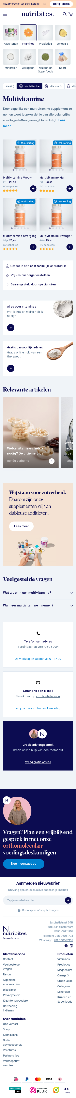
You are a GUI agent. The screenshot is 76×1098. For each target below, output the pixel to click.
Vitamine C (56, 86)
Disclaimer (9, 990)
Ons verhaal (10, 1024)
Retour (7, 974)
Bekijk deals (61, 4)
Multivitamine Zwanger (56, 236)
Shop (6, 1029)
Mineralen (63, 992)
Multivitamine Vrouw (17, 177)
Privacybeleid (11, 995)
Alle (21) (9, 86)
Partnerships (11, 1056)
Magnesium (64, 970)
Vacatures (9, 1050)
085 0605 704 (64, 936)
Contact (8, 959)
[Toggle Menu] (5, 14)
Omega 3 (63, 975)
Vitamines (63, 959)
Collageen (63, 986)
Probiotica (63, 965)
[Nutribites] (38, 13)
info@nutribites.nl (48, 696)
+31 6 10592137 (63, 940)
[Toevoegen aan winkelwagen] (33, 188)
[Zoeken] (64, 14)
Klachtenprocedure (15, 1001)
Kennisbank (10, 1035)
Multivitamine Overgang (19, 236)
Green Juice (65, 981)
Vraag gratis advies (38, 762)
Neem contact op (23, 864)
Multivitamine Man (52, 177)
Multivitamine (32, 86)
